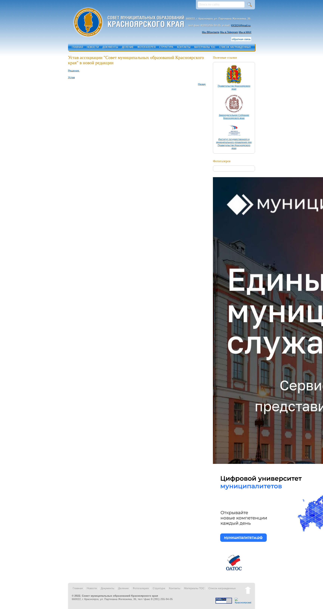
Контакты (183, 47)
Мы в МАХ (245, 32)
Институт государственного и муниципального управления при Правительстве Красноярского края (234, 144)
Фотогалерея (146, 47)
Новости (93, 47)
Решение (74, 70)
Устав (71, 77)
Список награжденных (235, 47)
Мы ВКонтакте (210, 32)
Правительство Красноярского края (234, 87)
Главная (77, 47)
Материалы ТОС (205, 47)
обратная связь (241, 39)
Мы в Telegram (229, 32)
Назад (201, 84)
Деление (128, 47)
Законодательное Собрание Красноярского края (234, 116)
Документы (110, 47)
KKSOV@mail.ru (240, 25)
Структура (166, 47)
